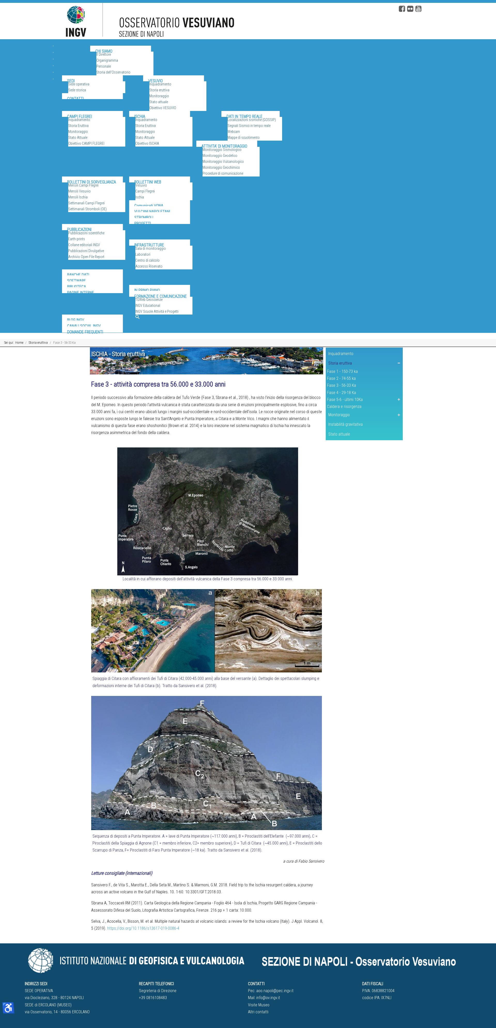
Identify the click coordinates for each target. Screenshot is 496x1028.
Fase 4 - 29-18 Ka (341, 392)
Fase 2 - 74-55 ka (341, 378)
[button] (398, 363)
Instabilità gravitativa (345, 424)
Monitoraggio (339, 414)
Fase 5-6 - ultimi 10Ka (345, 399)
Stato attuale (339, 434)
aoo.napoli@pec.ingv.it (274, 990)
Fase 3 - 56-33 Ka (341, 385)
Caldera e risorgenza (344, 406)
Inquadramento (340, 353)
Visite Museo (258, 1004)
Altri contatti (258, 1011)
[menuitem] (70, 53)
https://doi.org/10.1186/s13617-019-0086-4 (143, 928)
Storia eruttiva (340, 363)
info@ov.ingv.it (268, 997)
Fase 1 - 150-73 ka (342, 371)
